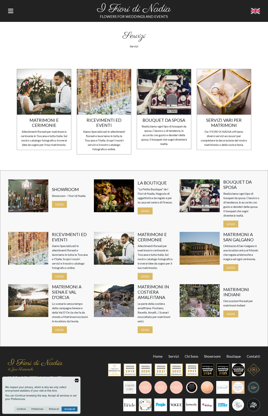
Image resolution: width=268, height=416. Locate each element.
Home (158, 356)
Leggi (59, 204)
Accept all (69, 409)
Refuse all (54, 408)
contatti (253, 356)
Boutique (233, 356)
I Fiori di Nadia (134, 9)
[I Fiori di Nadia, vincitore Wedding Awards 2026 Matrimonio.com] (237, 370)
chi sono (191, 356)
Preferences (37, 408)
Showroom (212, 356)
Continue (21, 408)
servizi (173, 356)
